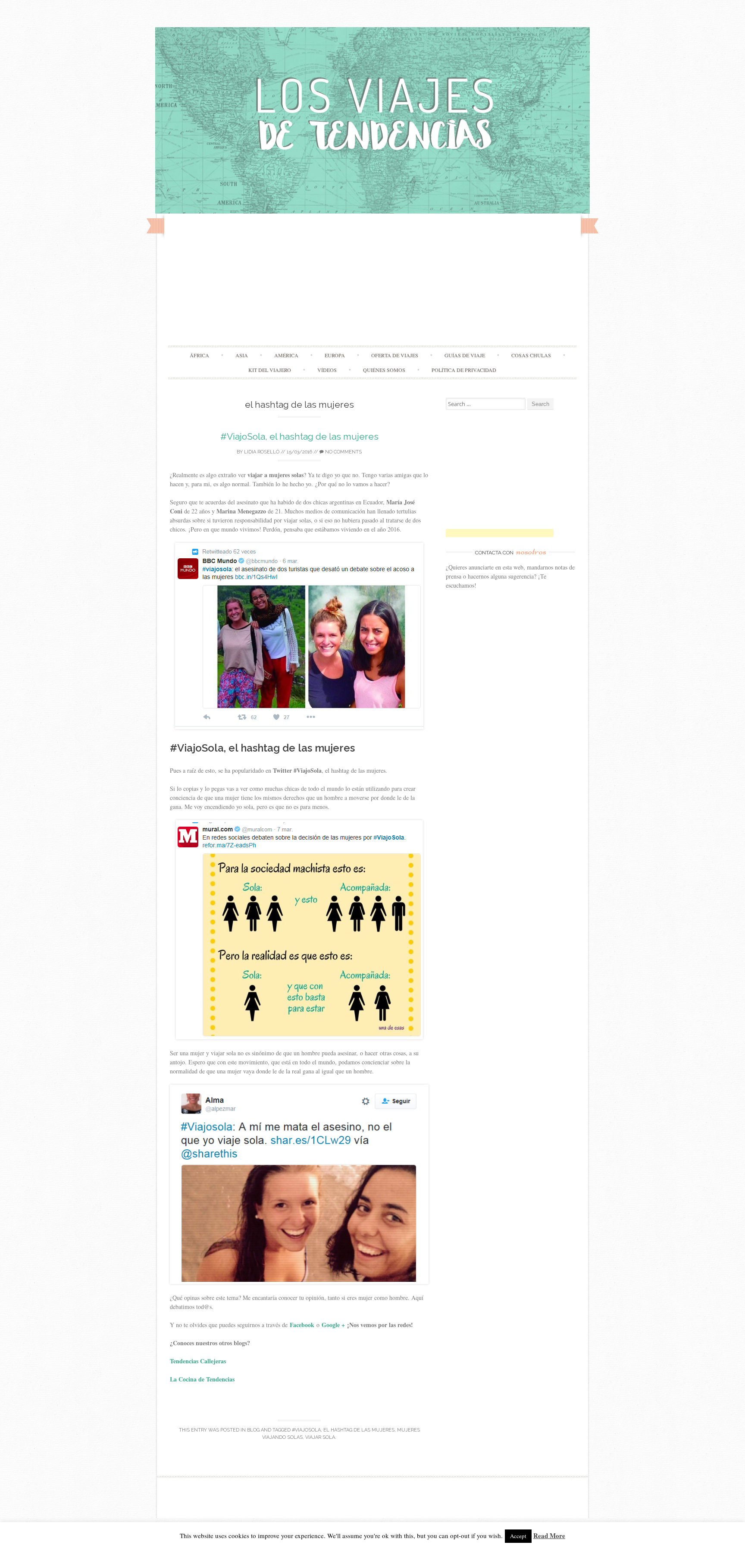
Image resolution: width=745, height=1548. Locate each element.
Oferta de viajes (394, 355)
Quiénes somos (384, 369)
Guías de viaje (464, 355)
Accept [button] (518, 1536)
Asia (241, 355)
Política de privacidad (464, 369)
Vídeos (327, 369)
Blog (253, 1430)
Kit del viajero (269, 369)
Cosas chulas (531, 355)
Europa (335, 355)
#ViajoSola (306, 1430)
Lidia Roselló (261, 452)
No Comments (343, 452)
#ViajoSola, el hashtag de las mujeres (299, 436)
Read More (549, 1535)
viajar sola (320, 1437)
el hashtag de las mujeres (358, 1430)
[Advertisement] (372, 280)
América (286, 355)
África (199, 355)
